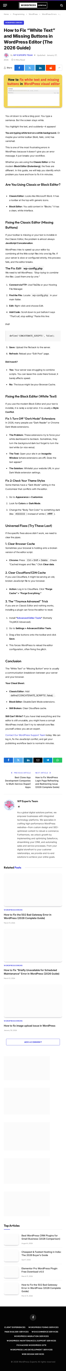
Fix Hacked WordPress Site (31, 1345)
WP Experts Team (23, 55)
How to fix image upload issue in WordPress (29, 1025)
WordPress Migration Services (31, 1336)
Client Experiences (14, 1327)
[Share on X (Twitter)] (30, 68)
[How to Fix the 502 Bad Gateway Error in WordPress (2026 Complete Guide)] (33, 889)
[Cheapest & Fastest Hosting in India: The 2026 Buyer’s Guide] (11, 1256)
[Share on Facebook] (19, 68)
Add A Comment (33, 1042)
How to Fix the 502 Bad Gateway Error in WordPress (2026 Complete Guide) (41, 1288)
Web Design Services (33, 1354)
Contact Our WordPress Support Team (25, 735)
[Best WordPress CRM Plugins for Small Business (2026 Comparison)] (11, 1239)
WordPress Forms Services (43, 1327)
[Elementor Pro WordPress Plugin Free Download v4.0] (11, 1272)
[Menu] (5, 5)
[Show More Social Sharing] (59, 68)
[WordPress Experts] (33, 5)
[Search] (61, 5)
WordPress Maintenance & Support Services (31, 1341)
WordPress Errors (13, 23)
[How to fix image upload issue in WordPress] (33, 1000)
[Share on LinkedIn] (40, 68)
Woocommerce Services (45, 1332)
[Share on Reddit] (51, 68)
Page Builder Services (17, 1332)
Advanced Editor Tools (29, 618)
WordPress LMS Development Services (31, 1349)
